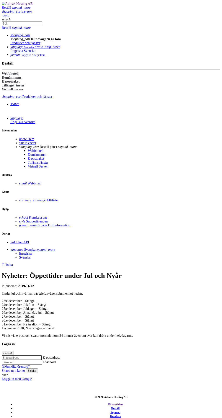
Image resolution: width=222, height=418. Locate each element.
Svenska (29, 51)
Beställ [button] (16, 7)
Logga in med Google (17, 379)
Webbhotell (10, 73)
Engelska (17, 51)
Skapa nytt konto (13, 370)
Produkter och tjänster (25, 43)
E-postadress (51, 357)
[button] (12, 11)
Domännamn (11, 77)
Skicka (32, 370)
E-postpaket (11, 81)
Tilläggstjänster (13, 85)
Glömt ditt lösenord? (16, 366)
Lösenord (49, 362)
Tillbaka (7, 265)
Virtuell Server (12, 89)
